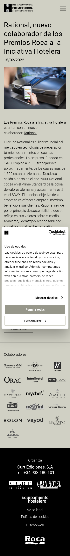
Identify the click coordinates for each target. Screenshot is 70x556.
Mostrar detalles (46, 297)
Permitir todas (35, 309)
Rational (30, 133)
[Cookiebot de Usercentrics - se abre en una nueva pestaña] (49, 232)
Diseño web (35, 525)
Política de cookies (35, 517)
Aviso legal (35, 510)
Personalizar (32, 321)
